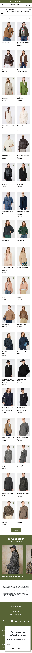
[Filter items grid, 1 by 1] (29, 19)
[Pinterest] (20, 621)
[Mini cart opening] (31, 5)
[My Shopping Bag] (29, 5)
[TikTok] (8, 621)
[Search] (26, 5)
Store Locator (17, 606)
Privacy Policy (20, 648)
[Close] (28, 629)
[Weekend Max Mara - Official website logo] (16, 5)
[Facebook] (12, 621)
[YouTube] (16, 621)
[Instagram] (3, 621)
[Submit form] (27, 645)
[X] (24, 621)
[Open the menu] (2, 5)
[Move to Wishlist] (13, 24)
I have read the (16, 648)
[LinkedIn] (16, 625)
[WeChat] (28, 621)
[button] (30, 9)
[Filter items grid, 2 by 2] (26, 19)
